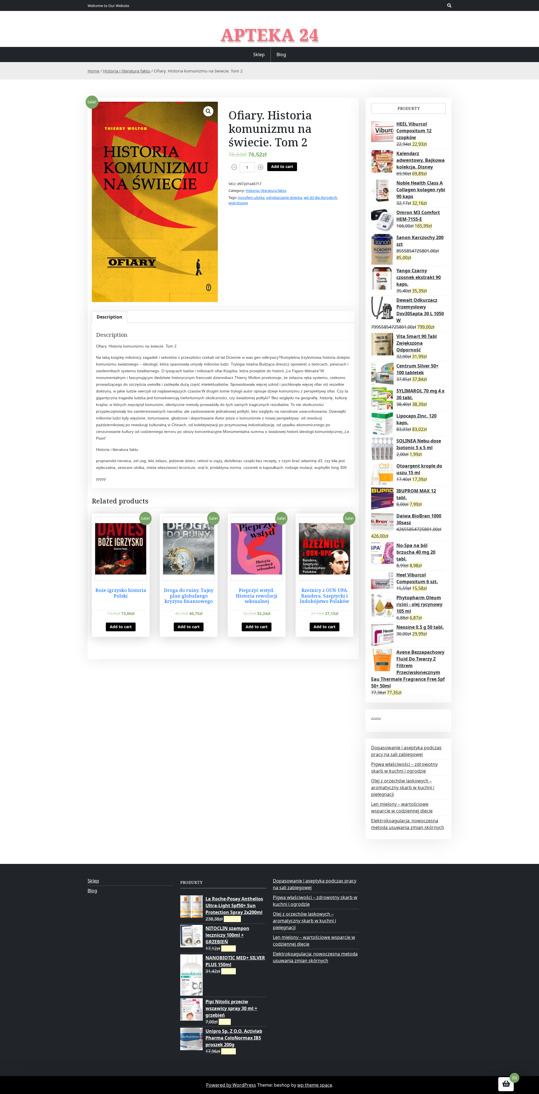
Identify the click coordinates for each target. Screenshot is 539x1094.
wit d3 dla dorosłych (320, 197)
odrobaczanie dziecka (284, 197)
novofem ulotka (251, 197)
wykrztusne (238, 202)
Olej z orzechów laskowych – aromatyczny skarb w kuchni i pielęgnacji (402, 787)
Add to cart (282, 166)
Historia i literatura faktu (126, 71)
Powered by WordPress (231, 1085)
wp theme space (314, 1085)
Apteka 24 (269, 34)
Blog (281, 54)
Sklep (259, 54)
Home (93, 71)
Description (109, 317)
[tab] (109, 317)
